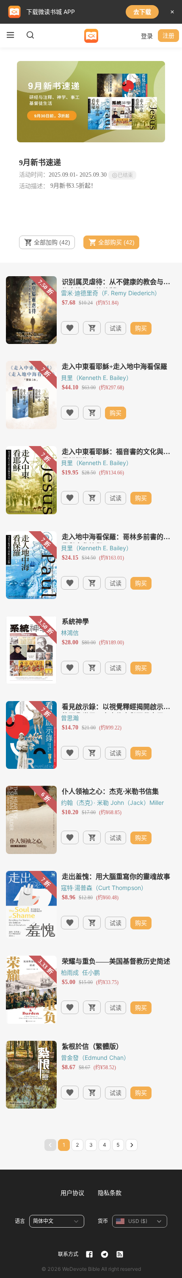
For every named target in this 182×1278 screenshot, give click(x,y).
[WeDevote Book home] (91, 35)
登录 (147, 35)
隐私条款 (109, 1192)
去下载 (142, 11)
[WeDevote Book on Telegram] (104, 1254)
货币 (103, 1221)
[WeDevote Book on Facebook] (89, 1254)
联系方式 (68, 1254)
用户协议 (72, 1192)
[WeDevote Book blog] (120, 1254)
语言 (20, 1221)
